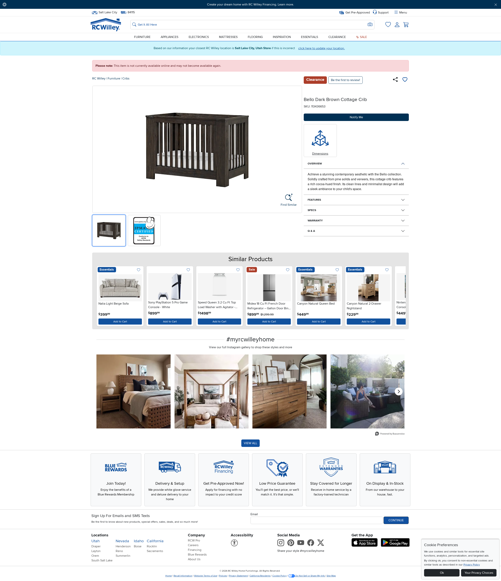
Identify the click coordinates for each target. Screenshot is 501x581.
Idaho (139, 541)
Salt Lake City (107, 12)
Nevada (122, 541)
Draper (96, 546)
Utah (95, 541)
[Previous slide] (96, 148)
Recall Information (183, 575)
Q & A (311, 231)
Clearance (337, 37)
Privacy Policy (471, 564)
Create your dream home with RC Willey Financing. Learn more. (250, 4)
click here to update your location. (321, 48)
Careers (193, 545)
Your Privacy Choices (479, 573)
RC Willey (98, 78)
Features (314, 199)
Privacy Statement (238, 575)
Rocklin (152, 546)
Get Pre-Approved (357, 12)
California (155, 541)
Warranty (315, 220)
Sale (363, 37)
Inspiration (282, 37)
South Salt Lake (102, 560)
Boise (137, 546)
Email (254, 514)
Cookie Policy (279, 575)
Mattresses (228, 37)
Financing (194, 550)
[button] (47, 4)
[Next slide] (297, 148)
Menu (403, 12)
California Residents (260, 575)
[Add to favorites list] (405, 80)
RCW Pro (194, 540)
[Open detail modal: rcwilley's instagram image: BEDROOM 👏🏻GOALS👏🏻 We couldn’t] (212, 391)
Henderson (123, 546)
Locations (99, 535)
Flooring (255, 37)
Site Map (331, 575)
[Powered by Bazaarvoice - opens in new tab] (390, 434)
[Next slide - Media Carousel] (399, 391)
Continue (396, 520)
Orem (95, 556)
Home (168, 575)
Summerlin (123, 556)
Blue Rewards (197, 555)
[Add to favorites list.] (138, 270)
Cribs (125, 78)
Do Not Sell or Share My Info (310, 575)
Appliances (169, 37)
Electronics (199, 37)
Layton (96, 551)
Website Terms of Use (205, 575)
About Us (194, 559)
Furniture (142, 37)
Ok (442, 573)
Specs (312, 210)
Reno (119, 551)
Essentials (309, 37)
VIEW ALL (250, 443)
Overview (315, 163)
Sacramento (155, 551)
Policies (223, 575)
